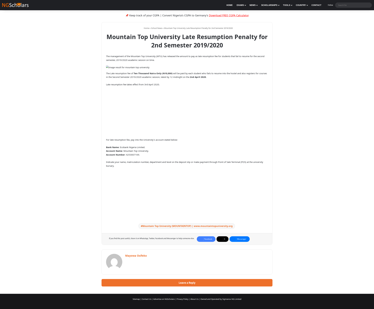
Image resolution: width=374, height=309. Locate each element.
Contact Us (146, 299)
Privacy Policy (182, 299)
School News (156, 28)
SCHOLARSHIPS (269, 5)
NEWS (253, 5)
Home (146, 28)
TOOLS (286, 5)
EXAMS (240, 5)
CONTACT (316, 5)
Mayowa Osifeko (136, 255)
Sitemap (136, 299)
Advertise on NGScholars (164, 299)
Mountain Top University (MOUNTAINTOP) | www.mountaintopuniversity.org (187, 226)
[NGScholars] (15, 5)
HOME (229, 5)
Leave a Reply (187, 282)
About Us (194, 299)
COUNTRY (301, 5)
